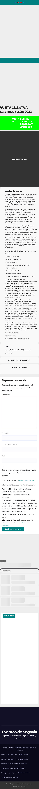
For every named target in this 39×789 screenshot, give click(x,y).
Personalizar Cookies (22, 759)
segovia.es (12, 336)
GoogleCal (24, 360)
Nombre (5, 433)
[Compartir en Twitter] (11, 371)
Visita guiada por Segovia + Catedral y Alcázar (15, 773)
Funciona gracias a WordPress (12, 747)
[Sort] (4, 561)
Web (3, 456)
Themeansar (19, 750)
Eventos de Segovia (4, 18)
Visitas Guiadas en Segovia (9, 777)
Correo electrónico (9, 444)
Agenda (7, 694)
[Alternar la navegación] (36, 60)
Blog (16, 754)
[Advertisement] (19, 83)
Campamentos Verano (9, 630)
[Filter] (1, 561)
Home (3, 754)
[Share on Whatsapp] (23, 371)
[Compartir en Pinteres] (19, 371)
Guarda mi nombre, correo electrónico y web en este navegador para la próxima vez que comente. (19, 473)
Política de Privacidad (26, 480)
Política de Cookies (7, 763)
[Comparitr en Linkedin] (15, 371)
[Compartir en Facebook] (8, 371)
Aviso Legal (9, 754)
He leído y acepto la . (19, 480)
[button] (29, 60)
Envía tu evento (23, 754)
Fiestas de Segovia (7, 650)
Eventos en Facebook (7, 759)
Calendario (13, 360)
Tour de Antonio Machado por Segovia (12, 768)
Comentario (7, 395)
